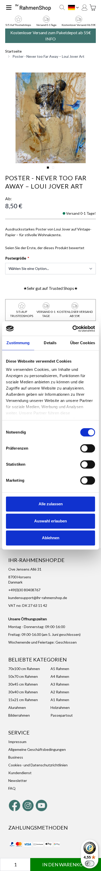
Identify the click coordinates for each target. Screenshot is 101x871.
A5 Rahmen (60, 668)
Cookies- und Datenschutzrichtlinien (38, 765)
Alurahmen (17, 707)
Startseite (13, 51)
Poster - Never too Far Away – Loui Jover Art (48, 56)
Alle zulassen (51, 504)
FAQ (12, 788)
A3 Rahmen (60, 684)
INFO (50, 38)
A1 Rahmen (60, 699)
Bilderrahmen (19, 715)
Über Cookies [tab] (82, 343)
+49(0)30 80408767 (24, 590)
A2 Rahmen (60, 692)
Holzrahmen (60, 707)
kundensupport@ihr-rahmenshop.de (37, 597)
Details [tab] (50, 343)
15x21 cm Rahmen (23, 699)
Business (15, 757)
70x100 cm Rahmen (24, 668)
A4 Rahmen (60, 676)
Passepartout (62, 715)
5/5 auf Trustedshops (18, 24)
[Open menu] (8, 7)
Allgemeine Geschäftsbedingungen (37, 749)
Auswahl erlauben (50, 521)
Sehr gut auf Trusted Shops (50, 288)
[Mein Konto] (84, 7)
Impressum (17, 741)
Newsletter (17, 780)
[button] (50, 118)
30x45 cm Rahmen (23, 684)
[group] (44, 247)
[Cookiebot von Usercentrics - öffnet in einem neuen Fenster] (72, 328)
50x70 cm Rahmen (23, 676)
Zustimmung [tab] (18, 343)
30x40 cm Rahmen (23, 692)
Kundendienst (20, 773)
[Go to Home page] (33, 8)
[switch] (87, 448)
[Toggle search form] (62, 7)
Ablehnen (50, 538)
